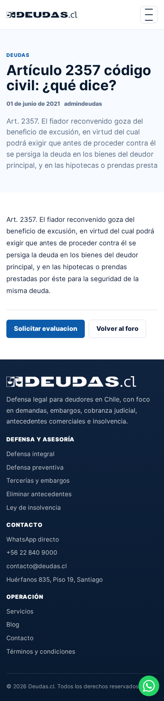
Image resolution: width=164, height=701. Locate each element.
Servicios (19, 611)
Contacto (19, 638)
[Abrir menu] (149, 14)
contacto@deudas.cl (36, 566)
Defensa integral (30, 454)
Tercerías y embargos (38, 480)
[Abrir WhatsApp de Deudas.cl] (149, 686)
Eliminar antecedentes (39, 494)
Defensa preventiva (35, 467)
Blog (12, 624)
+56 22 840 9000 (31, 552)
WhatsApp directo (32, 539)
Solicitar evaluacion (45, 328)
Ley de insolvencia (33, 507)
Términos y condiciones (40, 651)
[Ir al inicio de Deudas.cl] (71, 381)
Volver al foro (117, 328)
